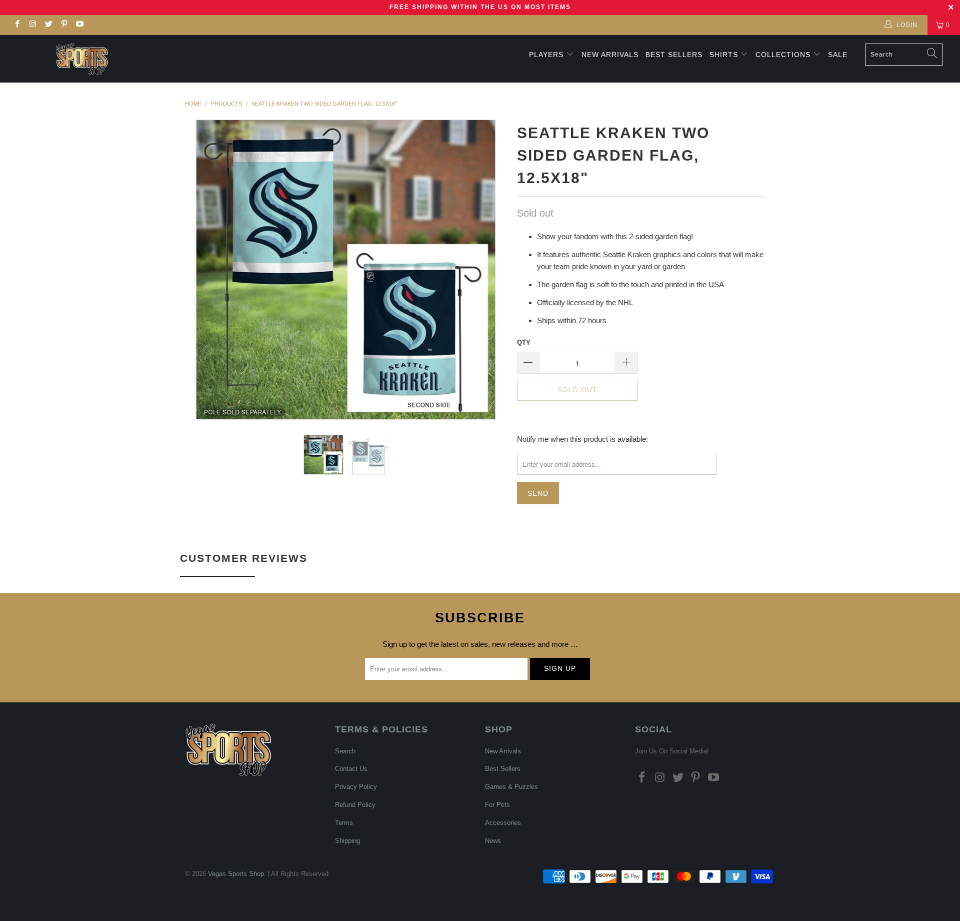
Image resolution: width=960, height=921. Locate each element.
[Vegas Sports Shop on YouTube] (79, 25)
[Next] (490, 270)
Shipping (347, 840)
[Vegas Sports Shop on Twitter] (48, 25)
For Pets (497, 804)
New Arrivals (610, 55)
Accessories (503, 822)
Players (546, 55)
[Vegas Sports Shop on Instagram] (32, 25)
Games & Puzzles (511, 786)
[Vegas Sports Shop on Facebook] (16, 25)
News (493, 840)
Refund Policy (355, 804)
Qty (523, 342)
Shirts (724, 55)
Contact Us (351, 768)
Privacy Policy (356, 786)
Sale (838, 55)
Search (345, 751)
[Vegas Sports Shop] (82, 59)
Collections (784, 55)
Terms (344, 822)
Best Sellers (674, 55)
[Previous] (202, 270)
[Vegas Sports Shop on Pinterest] (64, 25)
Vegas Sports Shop (236, 873)
